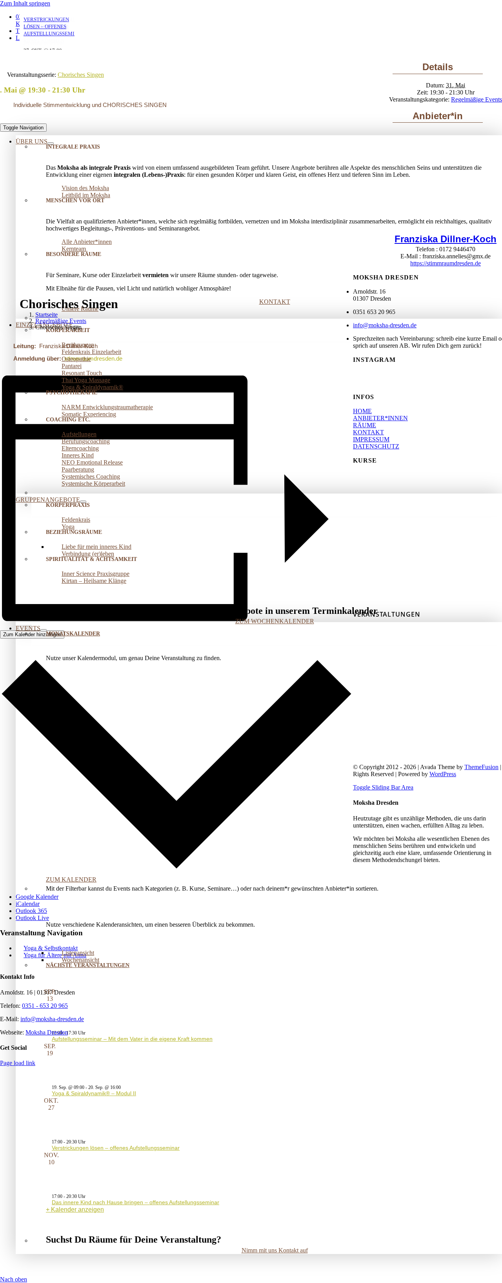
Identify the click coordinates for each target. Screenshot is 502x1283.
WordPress (442, 774)
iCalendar (28, 903)
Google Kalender (37, 896)
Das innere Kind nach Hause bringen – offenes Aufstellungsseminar (135, 1202)
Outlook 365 (31, 910)
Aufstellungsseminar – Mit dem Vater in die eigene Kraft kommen (132, 1039)
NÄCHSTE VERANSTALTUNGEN (87, 965)
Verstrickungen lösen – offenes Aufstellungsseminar (116, 1148)
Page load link (17, 1063)
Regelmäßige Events (476, 99)
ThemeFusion (481, 767)
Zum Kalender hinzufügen (32, 634)
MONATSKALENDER (73, 634)
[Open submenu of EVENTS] (43, 630)
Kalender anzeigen (77, 1209)
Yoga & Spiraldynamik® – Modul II (94, 1093)
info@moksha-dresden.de (52, 1019)
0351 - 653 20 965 (45, 1005)
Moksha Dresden (46, 1032)
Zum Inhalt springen (25, 3)
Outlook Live (32, 918)
